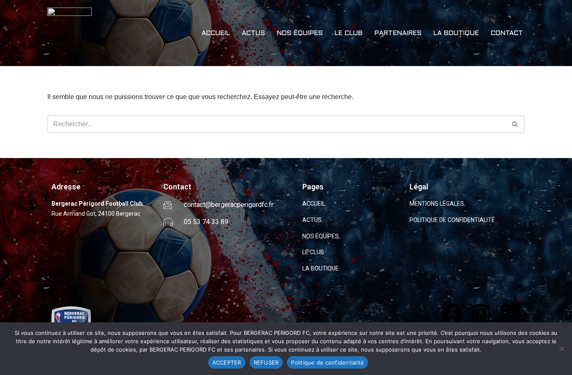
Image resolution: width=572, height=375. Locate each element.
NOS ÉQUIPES (300, 33)
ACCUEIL (215, 33)
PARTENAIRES (398, 33)
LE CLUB (349, 33)
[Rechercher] (515, 124)
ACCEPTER (226, 362)
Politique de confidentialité (327, 362)
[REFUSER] (561, 348)
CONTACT (507, 33)
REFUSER (266, 362)
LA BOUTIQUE (456, 33)
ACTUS (253, 33)
